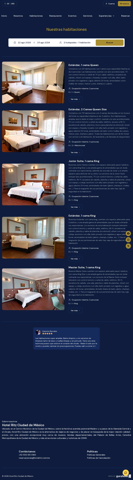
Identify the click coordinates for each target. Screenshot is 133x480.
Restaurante (55, 15)
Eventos (72, 15)
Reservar (125, 15)
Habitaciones (36, 15)
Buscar (109, 42)
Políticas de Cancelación (98, 458)
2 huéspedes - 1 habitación (77, 42)
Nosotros (18, 15)
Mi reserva (124, 3)
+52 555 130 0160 (27, 454)
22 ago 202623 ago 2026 (34, 42)
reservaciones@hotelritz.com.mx (34, 458)
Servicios (87, 15)
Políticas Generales (96, 454)
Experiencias (105, 15)
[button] (66, 42)
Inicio (4, 15)
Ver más (77, 100)
